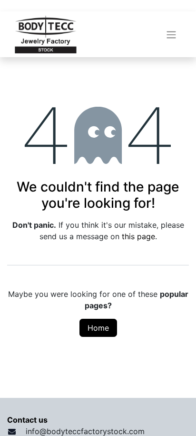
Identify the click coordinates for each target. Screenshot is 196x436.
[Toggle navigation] (171, 34)
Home (98, 328)
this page (138, 236)
